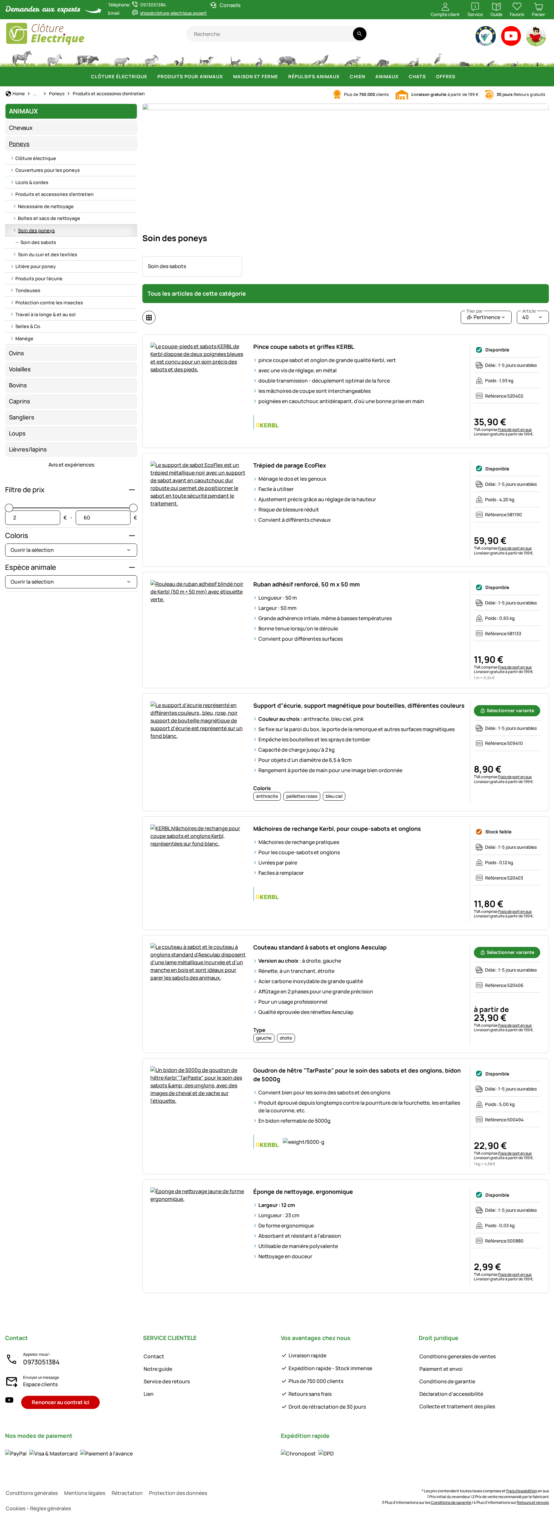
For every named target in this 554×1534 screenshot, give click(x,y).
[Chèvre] (151, 57)
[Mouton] (122, 57)
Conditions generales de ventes (457, 1356)
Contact (154, 1356)
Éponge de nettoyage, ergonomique (303, 1191)
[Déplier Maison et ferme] (282, 76)
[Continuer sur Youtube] (511, 37)
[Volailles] (178, 57)
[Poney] (54, 57)
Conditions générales (32, 1492)
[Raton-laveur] (382, 57)
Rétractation (127, 1492)
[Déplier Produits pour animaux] (227, 76)
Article (529, 311)
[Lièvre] (259, 57)
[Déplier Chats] (429, 76)
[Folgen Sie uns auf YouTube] (9, 1402)
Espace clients (40, 1384)
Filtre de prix (25, 489)
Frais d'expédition (521, 1491)
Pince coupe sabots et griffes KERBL (303, 346)
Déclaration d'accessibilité (451, 1393)
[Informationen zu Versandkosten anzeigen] (307, 1453)
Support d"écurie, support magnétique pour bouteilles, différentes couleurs (359, 705)
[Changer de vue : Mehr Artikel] (148, 317)
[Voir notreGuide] (536, 37)
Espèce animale (30, 567)
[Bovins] (87, 57)
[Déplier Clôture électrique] (151, 76)
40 (529, 316)
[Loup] (320, 57)
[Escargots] (514, 57)
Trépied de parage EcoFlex (289, 465)
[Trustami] (486, 37)
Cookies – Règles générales (38, 1508)
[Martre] (411, 57)
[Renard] (352, 57)
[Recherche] (359, 33)
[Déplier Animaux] (402, 76)
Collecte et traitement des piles (457, 1406)
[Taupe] (464, 57)
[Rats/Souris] (490, 57)
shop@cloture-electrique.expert (173, 13)
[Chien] (206, 57)
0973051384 (41, 1362)
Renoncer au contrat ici (60, 1402)
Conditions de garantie (447, 1381)
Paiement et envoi (441, 1368)
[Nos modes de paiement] (69, 1453)
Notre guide (158, 1368)
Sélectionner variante (510, 710)
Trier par (474, 311)
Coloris (16, 535)
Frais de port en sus (515, 429)
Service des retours (167, 1381)
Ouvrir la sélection (32, 549)
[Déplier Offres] (459, 76)
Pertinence (483, 316)
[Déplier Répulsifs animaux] (343, 76)
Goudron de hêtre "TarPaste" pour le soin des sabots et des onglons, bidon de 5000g (357, 1074)
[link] (192, 266)
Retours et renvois (533, 1502)
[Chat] (234, 57)
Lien (149, 1393)
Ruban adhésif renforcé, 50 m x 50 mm (306, 584)
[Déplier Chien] (369, 76)
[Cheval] (22, 57)
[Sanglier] (287, 57)
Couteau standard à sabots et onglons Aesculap (320, 947)
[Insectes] (537, 57)
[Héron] (439, 57)
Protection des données (178, 1492)
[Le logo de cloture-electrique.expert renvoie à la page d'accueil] (95, 34)
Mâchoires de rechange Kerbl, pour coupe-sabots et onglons (337, 828)
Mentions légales (84, 1492)
